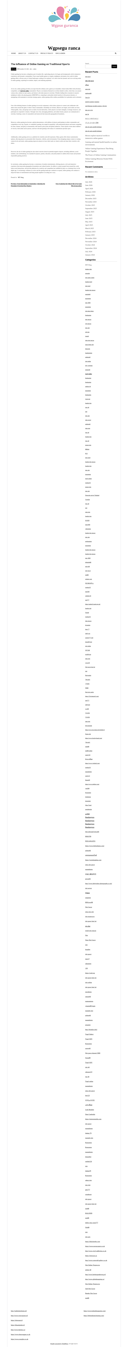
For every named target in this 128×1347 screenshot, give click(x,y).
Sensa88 (87, 1058)
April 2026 (89, 188)
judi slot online (24, 91)
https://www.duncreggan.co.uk (20, 1334)
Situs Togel (88, 805)
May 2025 (88, 222)
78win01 (87, 679)
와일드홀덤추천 (90, 874)
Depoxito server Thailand (92, 495)
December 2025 (90, 198)
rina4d (87, 336)
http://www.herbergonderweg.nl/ (95, 1274)
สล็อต (87, 85)
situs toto (87, 428)
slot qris (87, 1237)
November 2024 (91, 242)
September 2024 (91, 248)
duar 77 (87, 629)
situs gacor (88, 420)
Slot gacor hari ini (90, 667)
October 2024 (90, 245)
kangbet (87, 949)
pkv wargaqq (88, 365)
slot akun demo (89, 311)
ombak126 (88, 596)
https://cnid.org (90, 973)
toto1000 (87, 524)
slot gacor (88, 76)
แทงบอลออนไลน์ (91, 855)
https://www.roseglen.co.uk (19, 1339)
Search (87, 63)
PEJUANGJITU (90, 841)
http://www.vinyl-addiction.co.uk (95, 1251)
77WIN (87, 684)
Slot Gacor (88, 907)
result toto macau (90, 930)
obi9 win (87, 633)
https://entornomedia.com (93, 1119)
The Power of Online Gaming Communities (100, 155)
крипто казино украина (92, 102)
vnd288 (87, 788)
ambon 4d (88, 386)
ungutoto (88, 898)
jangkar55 (88, 483)
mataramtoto (89, 1001)
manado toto (89, 1011)
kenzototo (88, 801)
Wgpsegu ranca (64, 48)
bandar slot (88, 608)
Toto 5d (87, 97)
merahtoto (88, 992)
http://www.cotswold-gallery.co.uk (96, 1260)
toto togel (87, 286)
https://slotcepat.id (16, 1320)
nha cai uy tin (89, 110)
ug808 (87, 814)
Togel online (89, 1081)
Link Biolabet (89, 1110)
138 (86, 968)
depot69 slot (88, 642)
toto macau (88, 319)
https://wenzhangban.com (93, 860)
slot (86, 411)
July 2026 (88, 182)
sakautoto (88, 963)
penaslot (87, 273)
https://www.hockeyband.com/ (93, 738)
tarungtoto (88, 298)
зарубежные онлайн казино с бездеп (96, 106)
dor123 (87, 1095)
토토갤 (87, 520)
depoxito (87, 349)
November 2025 (91, 202)
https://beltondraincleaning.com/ (94, 1315)
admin (34, 69)
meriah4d (87, 294)
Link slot (87, 399)
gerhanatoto (88, 541)
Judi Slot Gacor (90, 1289)
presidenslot (88, 809)
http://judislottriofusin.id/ (19, 1311)
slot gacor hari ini (90, 921)
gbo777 (87, 1190)
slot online (88, 361)
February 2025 (90, 232)
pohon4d (88, 850)
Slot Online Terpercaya (92, 1265)
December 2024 (90, 238)
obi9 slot (87, 704)
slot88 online (88, 751)
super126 (87, 755)
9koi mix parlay (89, 692)
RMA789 (88, 836)
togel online (88, 374)
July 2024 (88, 251)
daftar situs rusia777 (91, 1223)
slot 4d (87, 1067)
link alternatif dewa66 (92, 832)
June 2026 (88, 185)
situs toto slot (89, 912)
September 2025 (91, 208)
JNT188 (87, 650)
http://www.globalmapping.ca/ (94, 1279)
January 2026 (90, 195)
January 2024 (90, 255)
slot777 (87, 600)
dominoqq (88, 797)
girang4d (87, 369)
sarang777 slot (89, 637)
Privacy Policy (46, 53)
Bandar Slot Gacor (91, 1293)
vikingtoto (88, 529)
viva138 (87, 663)
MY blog (13, 69)
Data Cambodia (90, 1114)
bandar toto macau (90, 290)
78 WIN (87, 713)
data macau (88, 621)
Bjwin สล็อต (88, 759)
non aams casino (89, 277)
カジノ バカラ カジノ (91, 118)
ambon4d (87, 357)
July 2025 (88, 215)
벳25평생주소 (89, 583)
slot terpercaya (89, 916)
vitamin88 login (90, 1006)
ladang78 (88, 1171)
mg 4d (87, 1077)
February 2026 (90, 192)
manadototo (88, 771)
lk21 (86, 453)
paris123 (87, 776)
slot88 (87, 575)
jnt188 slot (88, 654)
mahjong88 (88, 93)
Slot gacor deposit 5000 (92, 1053)
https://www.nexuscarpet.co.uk (95, 1246)
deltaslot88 (88, 562)
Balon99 (87, 780)
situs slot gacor (89, 81)
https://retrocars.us (91, 1256)
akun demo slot (89, 344)
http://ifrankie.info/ (91, 1029)
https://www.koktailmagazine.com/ (95, 1311)
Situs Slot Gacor (90, 940)
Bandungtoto (89, 817)
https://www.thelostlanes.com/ (94, 846)
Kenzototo (88, 792)
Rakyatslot (88, 675)
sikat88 (87, 746)
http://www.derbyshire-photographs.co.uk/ (98, 883)
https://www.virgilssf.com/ (92, 763)
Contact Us (33, 53)
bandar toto (88, 403)
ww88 (87, 709)
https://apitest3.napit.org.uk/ (92, 604)
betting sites (88, 269)
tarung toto (88, 445)
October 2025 (90, 205)
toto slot (87, 328)
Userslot (87, 499)
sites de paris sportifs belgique (93, 127)
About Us (22, 53)
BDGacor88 (89, 902)
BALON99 (88, 1213)
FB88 (86, 688)
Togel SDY (88, 1039)
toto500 (87, 591)
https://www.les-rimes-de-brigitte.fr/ (95, 730)
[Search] (115, 53)
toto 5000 (87, 302)
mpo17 (87, 959)
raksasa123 (88, 1072)
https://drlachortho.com (92, 1241)
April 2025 (89, 225)
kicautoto (87, 625)
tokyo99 (87, 566)
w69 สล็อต (88, 1105)
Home (13, 53)
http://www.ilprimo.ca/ (18, 1330)
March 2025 (89, 228)
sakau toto (88, 1180)
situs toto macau (89, 340)
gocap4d (88, 879)
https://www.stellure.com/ (92, 784)
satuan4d (88, 996)
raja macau (88, 323)
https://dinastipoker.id (18, 1325)
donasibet (88, 1157)
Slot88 (87, 1227)
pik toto (87, 332)
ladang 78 (88, 1133)
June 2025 (88, 218)
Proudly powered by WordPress (59, 1343)
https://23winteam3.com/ (92, 696)
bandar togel (88, 282)
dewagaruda (88, 725)
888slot (87, 449)
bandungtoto (88, 353)
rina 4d (87, 407)
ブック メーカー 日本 (91, 122)
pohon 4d (88, 1270)
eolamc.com (88, 579)
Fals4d (87, 612)
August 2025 (89, 212)
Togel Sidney (89, 1034)
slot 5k (87, 114)
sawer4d (87, 1048)
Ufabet (87, 893)
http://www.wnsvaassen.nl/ (19, 1315)
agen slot (87, 89)
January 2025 (90, 235)
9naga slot (88, 734)
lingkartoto (88, 315)
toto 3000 (87, 558)
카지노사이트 (90, 1100)
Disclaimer (60, 53)
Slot (86, 935)
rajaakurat (88, 1194)
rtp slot (87, 926)
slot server (88, 888)
